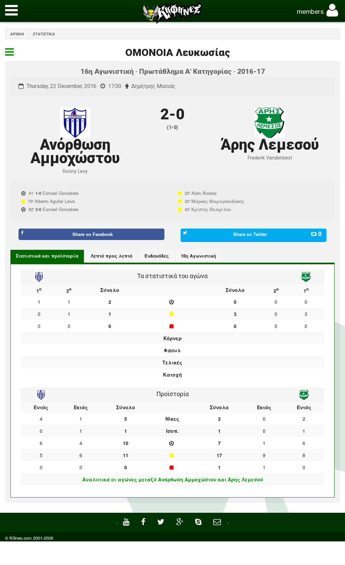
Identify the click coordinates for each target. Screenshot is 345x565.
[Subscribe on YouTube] (127, 521)
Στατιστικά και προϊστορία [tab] (47, 255)
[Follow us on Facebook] (144, 521)
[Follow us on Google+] (180, 521)
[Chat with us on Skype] (199, 521)
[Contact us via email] (217, 521)
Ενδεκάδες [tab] (157, 255)
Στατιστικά (44, 33)
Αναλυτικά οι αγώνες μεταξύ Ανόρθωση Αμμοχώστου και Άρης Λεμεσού (172, 479)
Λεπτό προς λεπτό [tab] (111, 255)
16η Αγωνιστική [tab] (198, 255)
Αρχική (17, 33)
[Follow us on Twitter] (161, 521)
